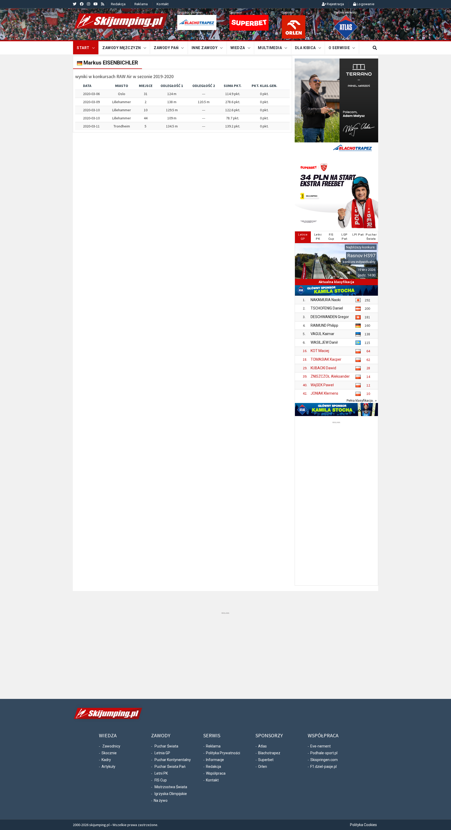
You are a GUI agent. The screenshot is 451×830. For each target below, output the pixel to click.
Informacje (215, 760)
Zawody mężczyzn (121, 48)
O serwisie (339, 48)
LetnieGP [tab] (302, 237)
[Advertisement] (336, 503)
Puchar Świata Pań (170, 766)
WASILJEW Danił (324, 342)
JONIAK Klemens (324, 393)
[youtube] (95, 4)
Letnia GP (162, 753)
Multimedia (270, 48)
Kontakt (163, 4)
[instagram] (88, 4)
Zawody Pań (166, 48)
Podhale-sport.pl (323, 753)
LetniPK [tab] (318, 237)
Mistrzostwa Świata (171, 787)
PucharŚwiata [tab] (371, 237)
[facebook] (82, 4)
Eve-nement (320, 746)
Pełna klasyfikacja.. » (362, 400)
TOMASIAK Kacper (326, 359)
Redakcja (118, 4)
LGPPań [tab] (344, 237)
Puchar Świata (166, 746)
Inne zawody (205, 48)
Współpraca (215, 773)
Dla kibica (305, 48)
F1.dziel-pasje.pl (323, 766)
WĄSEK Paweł (322, 385)
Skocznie (109, 753)
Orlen (262, 766)
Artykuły (108, 766)
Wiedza (237, 48)
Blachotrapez (269, 753)
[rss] (102, 4)
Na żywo (161, 800)
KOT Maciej (320, 351)
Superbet (266, 760)
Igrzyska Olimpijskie (171, 794)
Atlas (262, 746)
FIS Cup (161, 780)
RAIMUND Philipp (324, 325)
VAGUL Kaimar (322, 334)
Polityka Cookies (363, 825)
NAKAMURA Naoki (326, 300)
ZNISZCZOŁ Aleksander (330, 376)
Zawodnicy (111, 746)
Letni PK (161, 773)
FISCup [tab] (331, 237)
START (83, 48)
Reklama (141, 4)
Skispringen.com (324, 760)
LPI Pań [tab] (358, 234)
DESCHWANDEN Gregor (330, 317)
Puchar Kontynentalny (173, 760)
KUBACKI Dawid (323, 368)
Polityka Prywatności (223, 753)
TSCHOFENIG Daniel (327, 308)
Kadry (106, 760)
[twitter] (74, 4)
